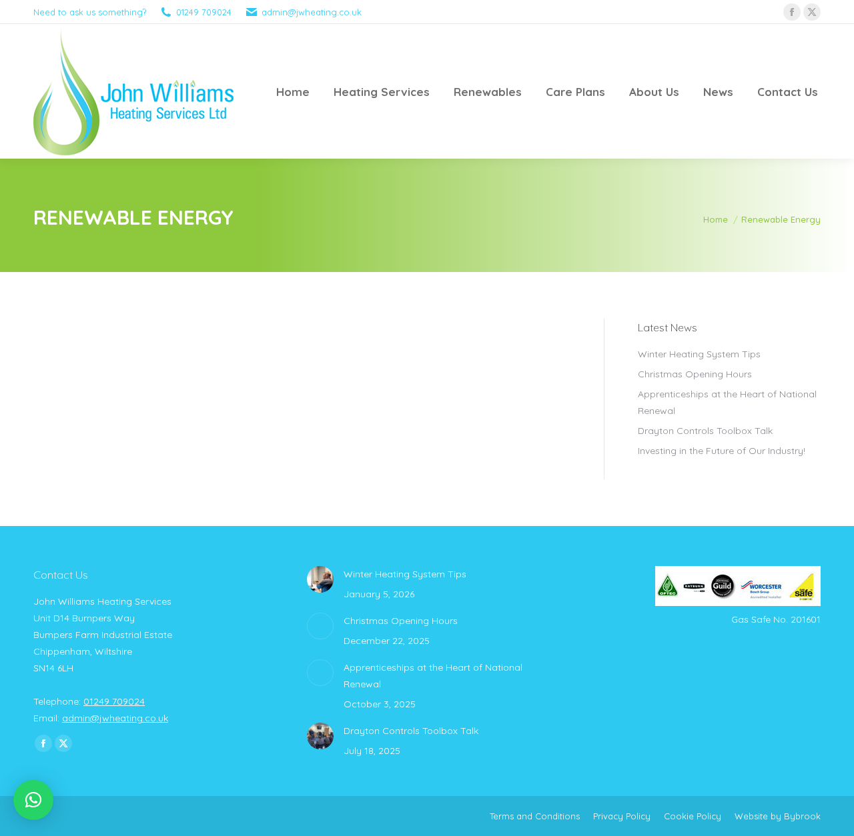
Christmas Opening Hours (695, 374)
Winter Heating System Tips (699, 354)
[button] (33, 800)
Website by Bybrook (778, 816)
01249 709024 (204, 12)
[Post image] (320, 579)
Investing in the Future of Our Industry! (721, 451)
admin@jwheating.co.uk (312, 12)
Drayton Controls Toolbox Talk (705, 431)
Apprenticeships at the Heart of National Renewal (727, 402)
